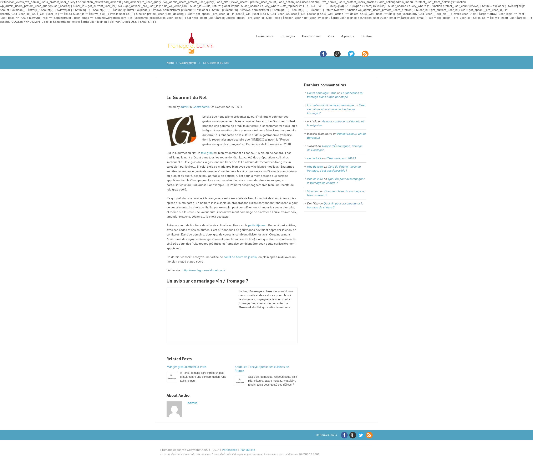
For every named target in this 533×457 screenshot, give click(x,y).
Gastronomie (311, 36)
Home (170, 62)
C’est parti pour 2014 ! (341, 158)
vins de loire (315, 166)
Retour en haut (309, 454)
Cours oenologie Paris (321, 93)
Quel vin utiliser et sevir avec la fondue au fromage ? (336, 109)
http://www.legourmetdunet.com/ (204, 270)
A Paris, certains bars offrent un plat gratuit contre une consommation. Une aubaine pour (196, 373)
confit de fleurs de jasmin (240, 257)
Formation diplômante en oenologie (330, 105)
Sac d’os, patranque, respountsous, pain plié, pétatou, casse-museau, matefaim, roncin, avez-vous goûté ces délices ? (266, 375)
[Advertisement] (232, 88)
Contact (367, 36)
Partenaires (229, 449)
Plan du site (247, 449)
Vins (331, 36)
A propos (347, 36)
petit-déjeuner (257, 225)
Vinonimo (313, 191)
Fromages (288, 36)
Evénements (264, 36)
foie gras (207, 152)
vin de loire (314, 158)
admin (185, 106)
